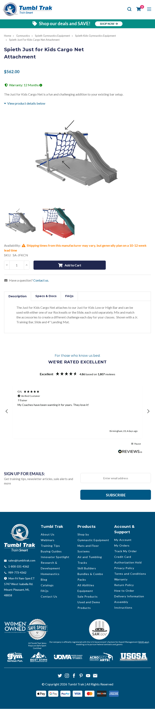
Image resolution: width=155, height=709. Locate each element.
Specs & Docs (46, 296)
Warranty (121, 579)
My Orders (122, 545)
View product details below (26, 103)
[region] (77, 411)
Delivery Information (129, 596)
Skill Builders (87, 568)
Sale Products (88, 596)
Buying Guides (51, 551)
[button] (7, 411)
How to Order (124, 590)
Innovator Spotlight (55, 557)
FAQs (69, 296)
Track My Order (125, 551)
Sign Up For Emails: (24, 473)
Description (17, 296)
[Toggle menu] (149, 9)
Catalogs (47, 585)
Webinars (47, 540)
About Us (47, 534)
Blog (44, 579)
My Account (123, 540)
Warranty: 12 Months (24, 85)
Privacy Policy (124, 568)
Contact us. (41, 280)
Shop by (83, 534)
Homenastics (50, 574)
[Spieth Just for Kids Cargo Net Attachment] (21, 223)
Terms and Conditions (130, 573)
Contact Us (49, 596)
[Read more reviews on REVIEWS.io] (130, 452)
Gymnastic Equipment (93, 540)
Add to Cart (73, 265)
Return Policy (124, 585)
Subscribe (116, 495)
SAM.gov (143, 642)
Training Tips (50, 545)
